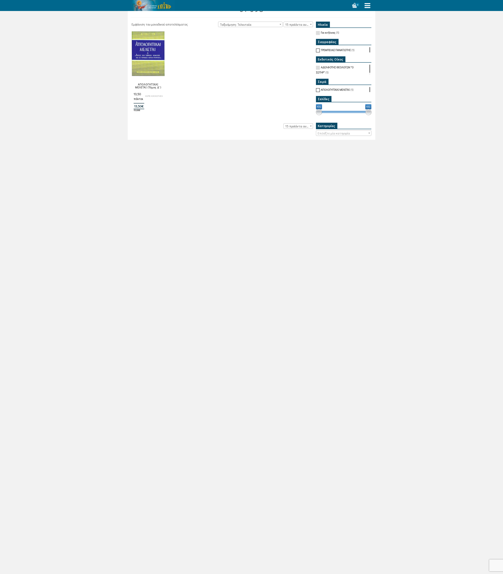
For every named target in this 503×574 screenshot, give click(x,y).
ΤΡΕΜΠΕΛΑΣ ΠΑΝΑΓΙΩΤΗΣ (336, 50)
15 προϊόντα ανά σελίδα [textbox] (299, 24)
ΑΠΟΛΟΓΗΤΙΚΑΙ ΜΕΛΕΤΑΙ (335, 89)
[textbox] (343, 133)
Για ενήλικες (328, 32)
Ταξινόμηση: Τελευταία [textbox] (235, 24)
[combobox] (250, 24)
